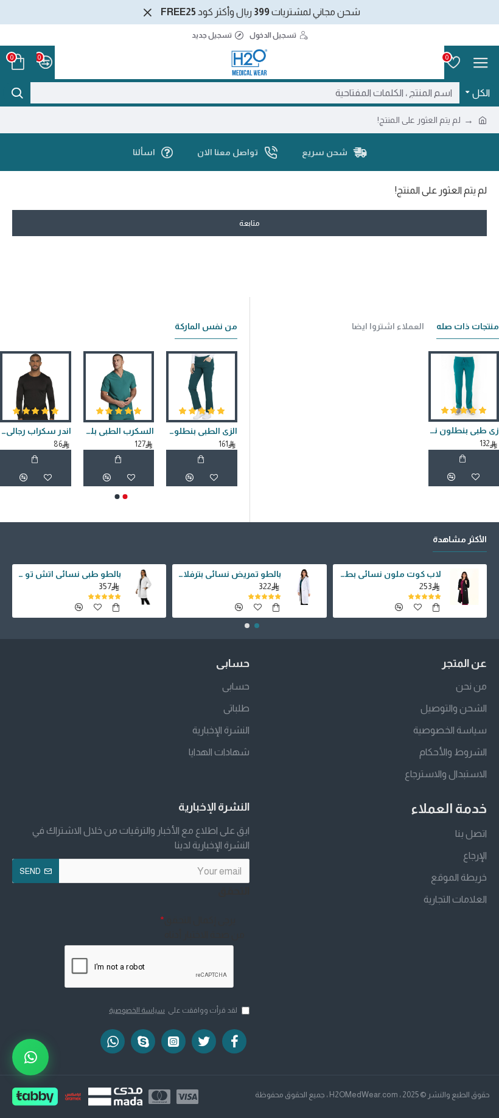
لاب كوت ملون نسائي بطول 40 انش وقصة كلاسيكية (389, 574)
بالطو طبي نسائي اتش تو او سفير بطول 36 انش (68, 574)
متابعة (249, 223)
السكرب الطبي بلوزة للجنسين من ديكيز (119, 431)
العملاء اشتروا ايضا (388, 326)
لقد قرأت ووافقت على (173, 1010)
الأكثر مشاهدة (460, 539)
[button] (125, 496)
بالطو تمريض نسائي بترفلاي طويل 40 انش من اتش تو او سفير (228, 574)
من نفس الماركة (206, 326)
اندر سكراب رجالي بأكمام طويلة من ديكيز (35, 431)
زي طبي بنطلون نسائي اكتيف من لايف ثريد (463, 430)
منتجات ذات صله (467, 326)
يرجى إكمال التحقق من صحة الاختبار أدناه (204, 927)
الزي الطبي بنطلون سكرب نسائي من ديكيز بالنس (201, 431)
